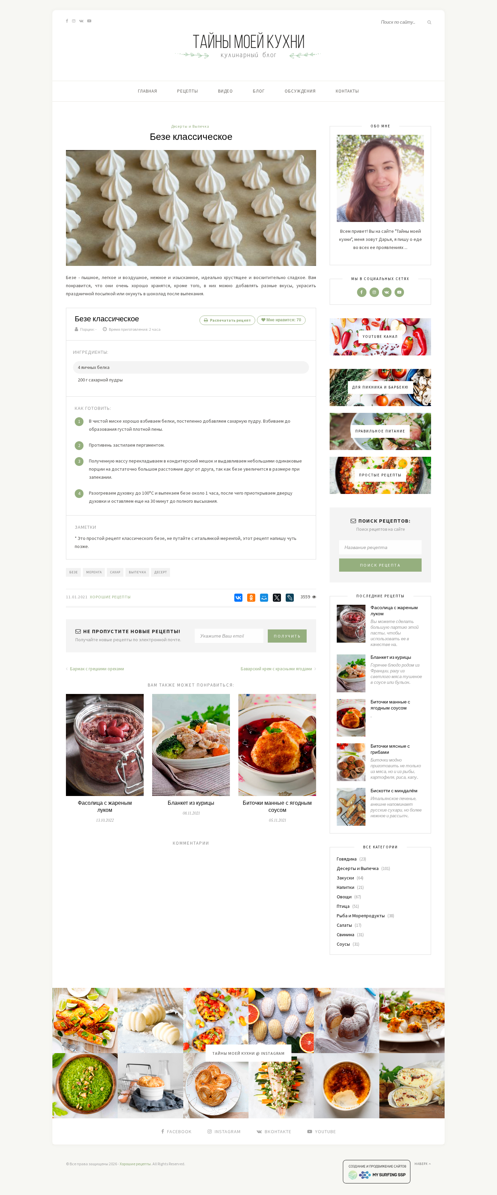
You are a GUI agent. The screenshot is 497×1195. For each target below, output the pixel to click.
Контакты (347, 91)
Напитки (345, 887)
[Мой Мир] (264, 598)
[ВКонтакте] (238, 598)
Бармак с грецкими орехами (96, 669)
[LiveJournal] (290, 598)
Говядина (347, 859)
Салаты (344, 925)
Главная (147, 91)
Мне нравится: (283, 320)
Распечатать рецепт (230, 320)
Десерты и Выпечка (190, 126)
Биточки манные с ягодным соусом (277, 807)
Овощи (344, 897)
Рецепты (187, 91)
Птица (343, 906)
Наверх (422, 1164)
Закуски (345, 878)
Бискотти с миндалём (394, 791)
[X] (277, 598)
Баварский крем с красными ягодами (277, 669)
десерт (161, 572)
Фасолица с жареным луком (105, 807)
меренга (94, 572)
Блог (259, 91)
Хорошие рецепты (135, 1163)
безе (73, 572)
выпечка (137, 572)
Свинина (345, 934)
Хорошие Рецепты (110, 596)
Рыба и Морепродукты (361, 916)
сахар (115, 572)
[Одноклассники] (251, 598)
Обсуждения (300, 91)
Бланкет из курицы (191, 803)
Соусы (343, 944)
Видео (225, 91)
